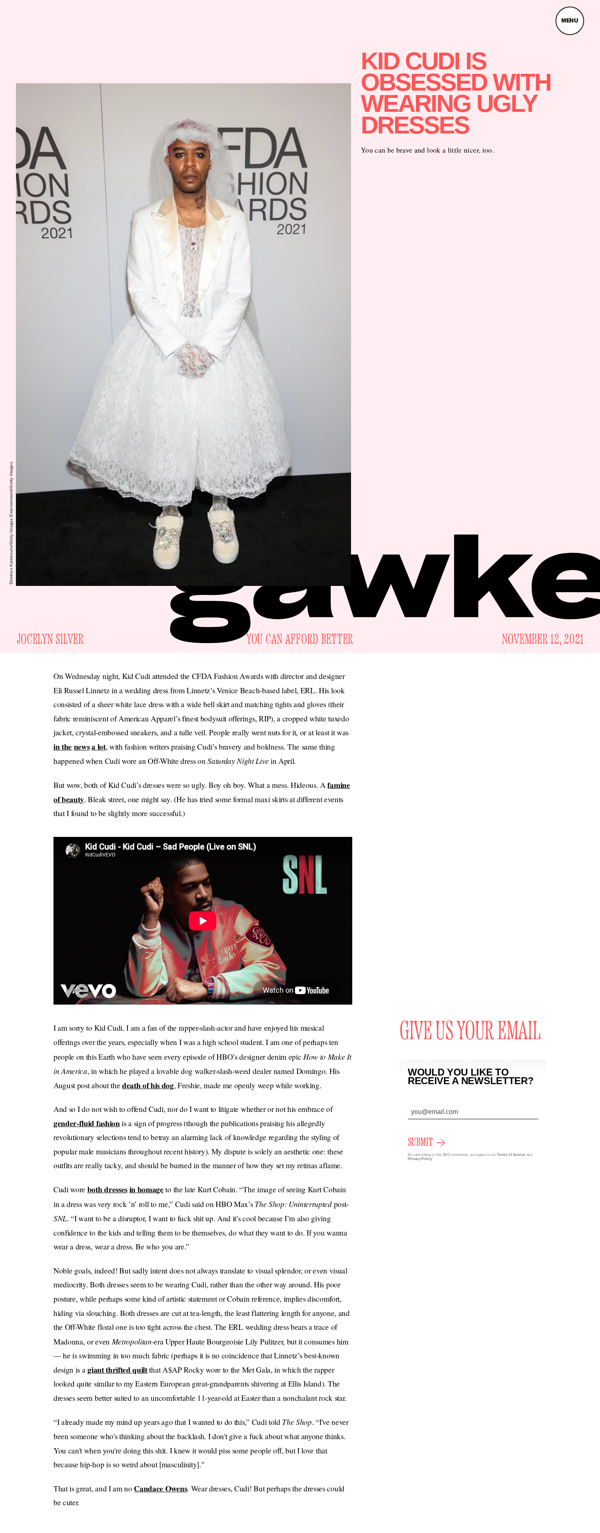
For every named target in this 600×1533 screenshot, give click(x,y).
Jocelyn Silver (50, 639)
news (82, 746)
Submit (420, 1142)
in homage (146, 1189)
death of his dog (148, 1085)
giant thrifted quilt (117, 1369)
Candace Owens (160, 1488)
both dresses (107, 1189)
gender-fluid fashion (86, 1123)
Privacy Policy (420, 1159)
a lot (98, 746)
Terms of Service (511, 1155)
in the (62, 746)
